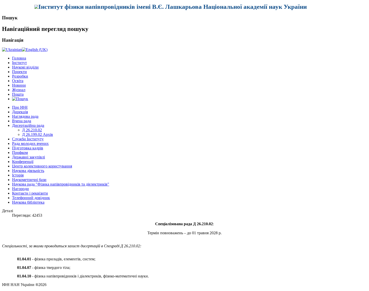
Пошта (18, 94)
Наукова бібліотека (28, 202)
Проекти (19, 72)
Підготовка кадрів (27, 148)
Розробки (20, 76)
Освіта (17, 81)
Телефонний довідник (31, 198)
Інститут (19, 63)
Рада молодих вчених (30, 143)
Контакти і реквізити (30, 193)
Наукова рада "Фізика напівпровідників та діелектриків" (60, 184)
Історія (18, 175)
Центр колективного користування (42, 166)
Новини (19, 85)
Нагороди (20, 189)
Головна (19, 58)
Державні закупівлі (28, 157)
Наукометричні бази (29, 180)
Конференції (22, 161)
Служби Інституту (28, 139)
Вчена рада (21, 121)
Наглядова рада (25, 116)
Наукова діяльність (28, 170)
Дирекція (20, 112)
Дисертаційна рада (28, 125)
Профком (20, 152)
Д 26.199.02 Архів (37, 134)
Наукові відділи (25, 67)
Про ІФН (20, 107)
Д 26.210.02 (32, 130)
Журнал (18, 90)
